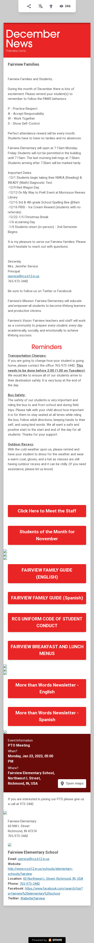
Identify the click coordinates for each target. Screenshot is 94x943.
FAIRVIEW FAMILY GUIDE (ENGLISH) (47, 573)
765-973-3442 (30, 884)
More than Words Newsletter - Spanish (47, 716)
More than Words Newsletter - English (47, 688)
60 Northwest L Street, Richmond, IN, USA (53, 879)
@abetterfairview (33, 898)
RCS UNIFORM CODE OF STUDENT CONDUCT (47, 622)
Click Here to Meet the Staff (47, 511)
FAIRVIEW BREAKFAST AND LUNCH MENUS (47, 650)
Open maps (72, 783)
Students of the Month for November (47, 535)
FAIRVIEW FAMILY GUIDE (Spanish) (47, 597)
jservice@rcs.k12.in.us (23, 276)
